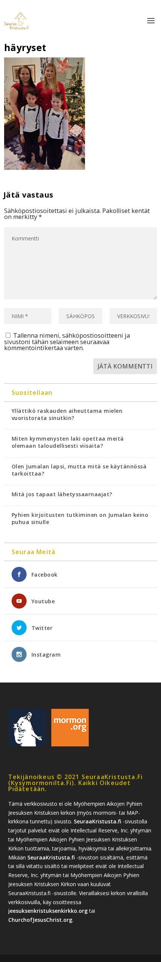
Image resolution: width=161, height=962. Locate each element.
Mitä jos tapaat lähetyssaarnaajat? (62, 494)
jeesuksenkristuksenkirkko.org (48, 910)
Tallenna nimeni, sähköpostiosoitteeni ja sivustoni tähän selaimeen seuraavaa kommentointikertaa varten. (67, 341)
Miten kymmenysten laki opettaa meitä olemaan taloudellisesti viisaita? (68, 442)
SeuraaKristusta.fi (97, 821)
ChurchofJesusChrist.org (40, 919)
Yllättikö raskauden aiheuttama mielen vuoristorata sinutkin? (67, 414)
